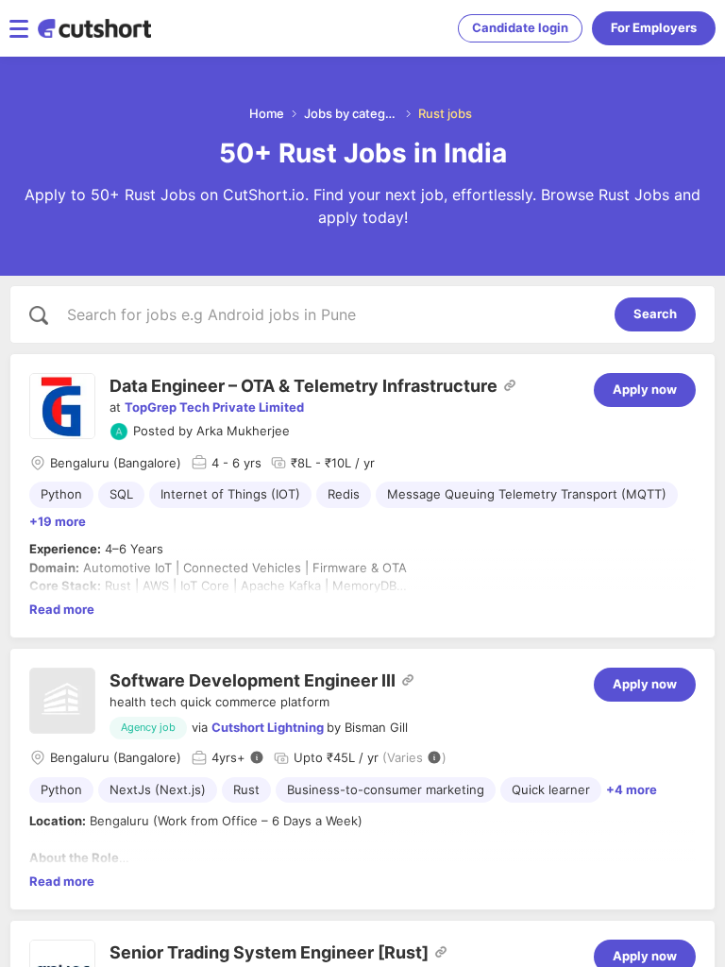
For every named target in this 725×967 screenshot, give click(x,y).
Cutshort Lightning (267, 727)
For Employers (654, 27)
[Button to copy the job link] (509, 385)
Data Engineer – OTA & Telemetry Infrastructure (303, 386)
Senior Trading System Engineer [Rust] (269, 952)
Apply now (645, 389)
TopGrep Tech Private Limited (214, 407)
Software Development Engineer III (253, 680)
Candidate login (520, 27)
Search (655, 313)
